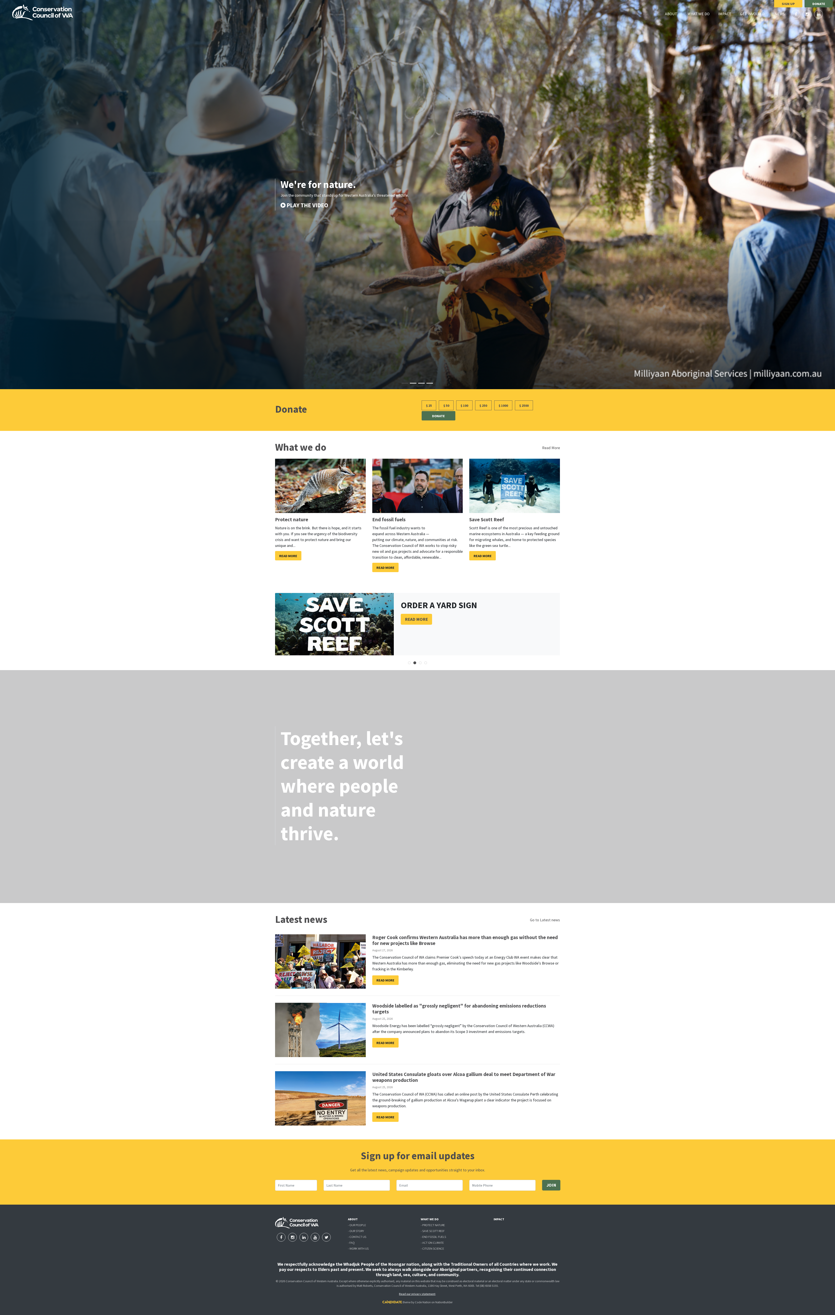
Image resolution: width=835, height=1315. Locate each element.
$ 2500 (524, 405)
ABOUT (353, 1219)
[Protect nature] (320, 486)
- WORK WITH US (358, 1248)
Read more (288, 556)
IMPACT (499, 1219)
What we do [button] (701, 13)
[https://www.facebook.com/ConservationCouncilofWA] (796, 14)
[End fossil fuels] (417, 486)
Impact (724, 13)
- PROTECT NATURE (433, 1225)
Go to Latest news (545, 919)
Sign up (788, 4)
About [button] (673, 13)
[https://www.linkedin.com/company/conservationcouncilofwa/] (818, 14)
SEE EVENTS (294, 206)
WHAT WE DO (430, 1219)
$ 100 (464, 405)
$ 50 (446, 405)
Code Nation (423, 1302)
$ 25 (429, 405)
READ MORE (416, 619)
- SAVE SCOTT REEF (433, 1231)
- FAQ (351, 1243)
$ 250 (483, 405)
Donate (818, 4)
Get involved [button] (755, 13)
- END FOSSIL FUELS (433, 1237)
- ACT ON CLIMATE (432, 1243)
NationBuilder (444, 1302)
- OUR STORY (356, 1231)
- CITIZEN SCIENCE (432, 1248)
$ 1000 (503, 405)
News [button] (782, 13)
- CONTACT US (357, 1237)
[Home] (42, 12)
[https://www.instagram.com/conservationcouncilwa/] (807, 14)
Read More (551, 447)
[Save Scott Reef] (514, 486)
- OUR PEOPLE (357, 1225)
